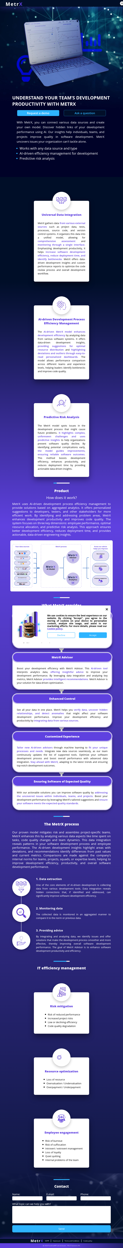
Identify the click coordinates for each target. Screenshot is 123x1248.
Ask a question (85, 113)
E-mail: (50, 1194)
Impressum (57, 1241)
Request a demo (38, 113)
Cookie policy (54, 628)
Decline (61, 635)
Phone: (84, 1194)
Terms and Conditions (72, 1241)
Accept (92, 635)
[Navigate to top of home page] (37, 1241)
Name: (16, 1194)
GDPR (47, 1241)
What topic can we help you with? (31, 1204)
